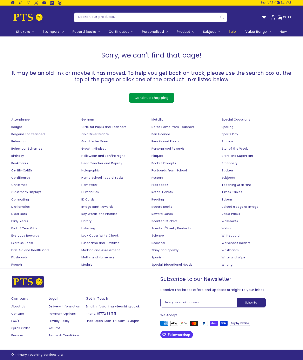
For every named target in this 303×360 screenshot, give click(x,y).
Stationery (230, 163)
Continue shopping (152, 97)
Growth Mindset (93, 149)
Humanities (90, 192)
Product (183, 32)
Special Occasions (236, 119)
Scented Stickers (165, 221)
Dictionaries (20, 207)
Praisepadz (160, 185)
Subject (209, 32)
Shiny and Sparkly (165, 250)
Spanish (157, 257)
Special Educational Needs (172, 265)
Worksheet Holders (236, 243)
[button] (25, 31)
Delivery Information (64, 306)
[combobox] (150, 17)
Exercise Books (22, 243)
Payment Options (62, 314)
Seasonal (159, 243)
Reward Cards (162, 214)
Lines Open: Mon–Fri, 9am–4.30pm (112, 321)
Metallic (158, 119)
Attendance (20, 119)
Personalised (153, 32)
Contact (17, 314)
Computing (20, 199)
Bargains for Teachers (28, 134)
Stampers (51, 32)
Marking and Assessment (100, 250)
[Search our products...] (222, 17)
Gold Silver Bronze (95, 134)
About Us (18, 306)
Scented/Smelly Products (171, 228)
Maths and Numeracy (98, 257)
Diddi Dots (19, 214)
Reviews (17, 335)
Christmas (19, 185)
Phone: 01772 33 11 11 (101, 314)
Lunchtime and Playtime (100, 243)
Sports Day (230, 134)
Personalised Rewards (168, 149)
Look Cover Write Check (100, 235)
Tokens (227, 199)
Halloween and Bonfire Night (103, 156)
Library (86, 221)
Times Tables (232, 192)
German (87, 119)
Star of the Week (235, 149)
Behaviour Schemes (26, 149)
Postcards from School (169, 170)
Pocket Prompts (164, 163)
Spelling (228, 127)
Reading (158, 199)
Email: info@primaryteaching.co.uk (113, 306)
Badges (17, 127)
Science (158, 235)
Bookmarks (19, 163)
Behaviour (19, 141)
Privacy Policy (59, 321)
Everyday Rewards (25, 235)
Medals (86, 265)
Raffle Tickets (162, 192)
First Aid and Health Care (30, 250)
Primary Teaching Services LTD (39, 355)
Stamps (228, 141)
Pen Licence (161, 134)
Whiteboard (231, 235)
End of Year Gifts (24, 228)
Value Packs (231, 214)
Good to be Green (95, 141)
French (16, 265)
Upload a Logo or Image (240, 207)
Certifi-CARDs (22, 170)
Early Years (19, 221)
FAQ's (15, 321)
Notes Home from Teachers (173, 127)
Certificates (119, 32)
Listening (88, 228)
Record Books (84, 32)
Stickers (23, 32)
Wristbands (230, 250)
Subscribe (251, 302)
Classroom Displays (26, 192)
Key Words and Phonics (99, 214)
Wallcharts (230, 221)
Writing (227, 265)
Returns (54, 328)
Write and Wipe (233, 257)
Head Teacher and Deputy (101, 163)
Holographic (90, 170)
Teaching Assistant (236, 185)
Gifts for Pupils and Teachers (103, 127)
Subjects (228, 178)
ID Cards (87, 199)
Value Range (256, 32)
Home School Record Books (102, 178)
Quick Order (20, 328)
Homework (89, 185)
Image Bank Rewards (97, 207)
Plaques (157, 156)
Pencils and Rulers (165, 141)
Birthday (17, 156)
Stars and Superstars (238, 156)
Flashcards (19, 257)
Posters (157, 178)
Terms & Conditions (64, 335)
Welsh (226, 228)
